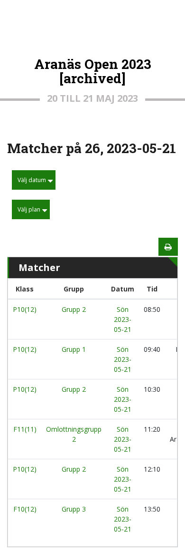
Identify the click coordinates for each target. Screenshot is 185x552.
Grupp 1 (74, 349)
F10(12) (25, 508)
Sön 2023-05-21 (122, 319)
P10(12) (25, 309)
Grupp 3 (74, 508)
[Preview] (168, 247)
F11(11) (25, 429)
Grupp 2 (74, 309)
